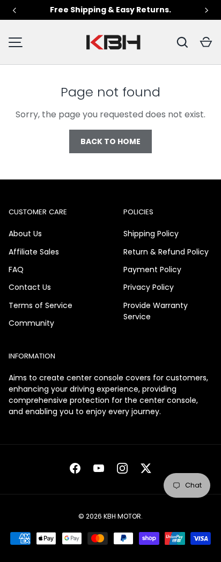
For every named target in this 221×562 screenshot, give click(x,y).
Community (31, 323)
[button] (206, 42)
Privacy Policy (148, 287)
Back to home (110, 141)
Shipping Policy (151, 233)
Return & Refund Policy (166, 251)
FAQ (16, 269)
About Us (25, 233)
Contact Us (30, 287)
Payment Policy (152, 269)
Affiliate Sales (34, 251)
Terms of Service (40, 305)
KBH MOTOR (122, 516)
